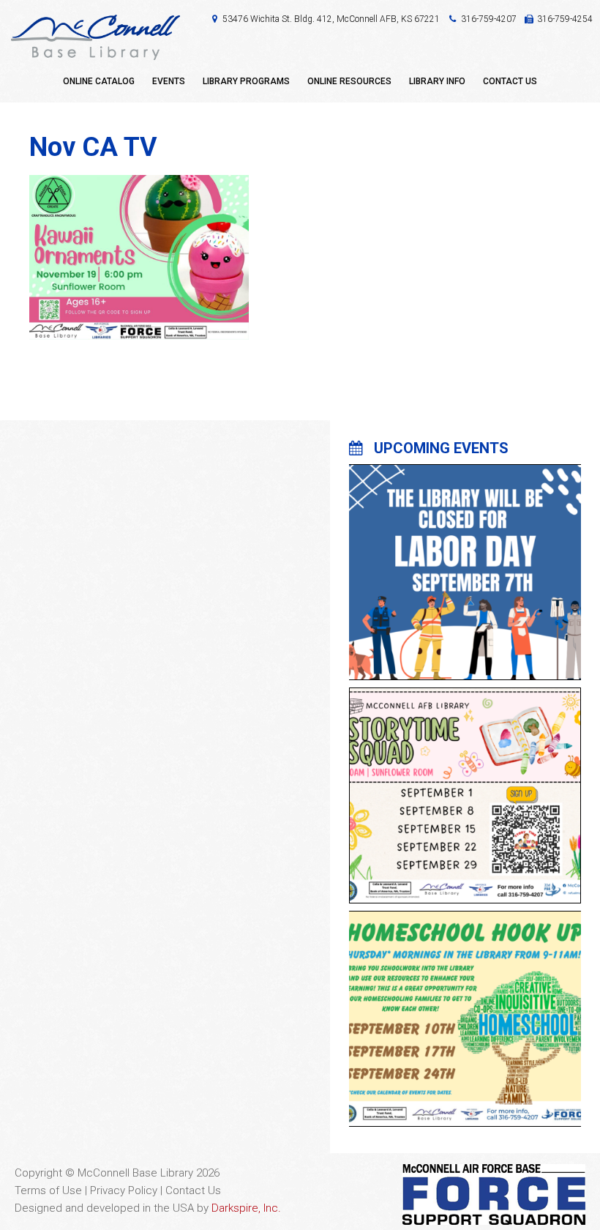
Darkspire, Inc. (246, 1208)
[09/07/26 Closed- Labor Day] (465, 563)
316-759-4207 (489, 19)
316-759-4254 (565, 19)
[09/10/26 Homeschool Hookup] (465, 1009)
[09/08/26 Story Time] (465, 786)
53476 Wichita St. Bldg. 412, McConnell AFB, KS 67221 (331, 19)
